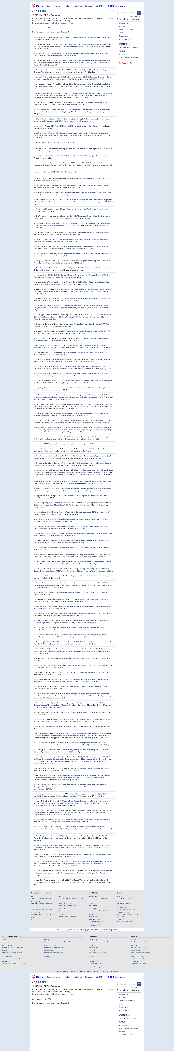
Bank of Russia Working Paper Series (53, 822)
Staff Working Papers (59, 79)
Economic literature (54, 6)
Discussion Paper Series (69, 705)
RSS (55, 23)
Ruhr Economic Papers (51, 95)
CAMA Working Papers (100, 472)
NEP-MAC (51, 18)
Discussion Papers (98, 126)
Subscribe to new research (128, 48)
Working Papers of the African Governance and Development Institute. (85, 863)
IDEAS (58, 930)
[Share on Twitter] (37, 11)
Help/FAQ (99, 6)
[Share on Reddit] (41, 11)
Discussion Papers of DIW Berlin (61, 882)
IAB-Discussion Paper (84, 735)
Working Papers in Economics (95, 777)
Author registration (126, 54)
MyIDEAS (116, 6)
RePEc (64, 930)
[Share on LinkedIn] (43, 11)
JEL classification (125, 39)
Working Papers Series (52, 458)
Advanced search (135, 17)
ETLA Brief (100, 627)
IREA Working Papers (101, 246)
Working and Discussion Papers (57, 202)
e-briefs (68, 444)
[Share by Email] (45, 11)
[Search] (139, 13)
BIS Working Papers (50, 451)
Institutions (78, 6)
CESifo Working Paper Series (68, 121)
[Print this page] (47, 11)
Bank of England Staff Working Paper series (53, 218)
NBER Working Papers (65, 86)
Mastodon (63, 23)
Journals (122, 26)
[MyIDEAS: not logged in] (113, 11)
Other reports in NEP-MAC (41, 28)
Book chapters (124, 36)
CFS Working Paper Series (92, 63)
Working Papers (90, 156)
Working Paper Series (91, 46)
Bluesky (72, 23)
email (52, 23)
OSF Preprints (103, 750)
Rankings (88, 6)
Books (121, 33)
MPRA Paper (74, 112)
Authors (67, 6)
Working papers (124, 23)
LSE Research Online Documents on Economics (54, 135)
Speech (75, 726)
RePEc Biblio (123, 51)
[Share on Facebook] (39, 11)
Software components (127, 29)
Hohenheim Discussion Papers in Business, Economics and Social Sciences (57, 696)
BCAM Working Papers (65, 165)
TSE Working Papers (102, 672)
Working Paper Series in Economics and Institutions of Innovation (55, 803)
